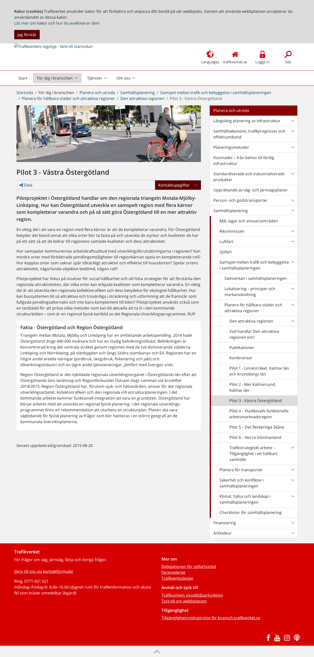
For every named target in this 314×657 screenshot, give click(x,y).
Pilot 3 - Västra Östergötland (255, 400)
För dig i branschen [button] (55, 78)
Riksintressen (232, 231)
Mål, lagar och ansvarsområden (249, 221)
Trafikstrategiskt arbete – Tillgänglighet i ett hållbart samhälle (253, 453)
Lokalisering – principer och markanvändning (249, 291)
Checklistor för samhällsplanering (251, 512)
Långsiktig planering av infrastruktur (246, 120)
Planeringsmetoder (231, 147)
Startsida (24, 92)
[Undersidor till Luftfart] (292, 241)
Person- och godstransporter (240, 200)
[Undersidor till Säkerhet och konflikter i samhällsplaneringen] (292, 483)
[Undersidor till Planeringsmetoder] (292, 147)
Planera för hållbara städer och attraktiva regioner (68, 98)
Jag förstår (27, 34)
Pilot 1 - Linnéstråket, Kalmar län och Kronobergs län (259, 371)
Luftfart (226, 241)
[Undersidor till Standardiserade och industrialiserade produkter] (292, 177)
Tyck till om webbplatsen (184, 601)
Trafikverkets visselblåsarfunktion (192, 595)
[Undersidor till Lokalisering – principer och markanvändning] (292, 291)
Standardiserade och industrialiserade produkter (249, 176)
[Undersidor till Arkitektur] (292, 533)
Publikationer (241, 347)
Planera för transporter (241, 469)
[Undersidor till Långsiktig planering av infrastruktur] (292, 121)
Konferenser (240, 358)
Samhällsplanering (137, 92)
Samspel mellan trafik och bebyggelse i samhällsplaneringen (215, 92)
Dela (27, 185)
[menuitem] (58, 78)
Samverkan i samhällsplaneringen (255, 278)
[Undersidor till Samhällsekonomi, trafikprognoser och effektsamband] (292, 134)
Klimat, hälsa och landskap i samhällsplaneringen (245, 499)
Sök (288, 61)
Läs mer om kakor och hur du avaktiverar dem (57, 23)
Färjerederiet (173, 572)
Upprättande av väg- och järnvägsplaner (250, 190)
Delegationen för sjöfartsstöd (188, 566)
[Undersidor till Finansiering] (292, 523)
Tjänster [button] (94, 78)
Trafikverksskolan (177, 578)
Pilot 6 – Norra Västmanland (255, 437)
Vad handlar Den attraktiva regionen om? (254, 334)
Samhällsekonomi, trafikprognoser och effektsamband (249, 134)
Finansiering (224, 522)
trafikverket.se (235, 61)
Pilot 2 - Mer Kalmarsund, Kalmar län (252, 387)
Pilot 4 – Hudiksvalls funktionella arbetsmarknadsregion (258, 413)
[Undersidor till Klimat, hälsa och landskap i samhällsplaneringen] (292, 499)
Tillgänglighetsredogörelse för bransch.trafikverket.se (210, 617)
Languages (210, 61)
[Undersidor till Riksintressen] (292, 231)
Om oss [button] (124, 78)
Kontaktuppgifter (174, 185)
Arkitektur (222, 533)
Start (25, 79)
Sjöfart (226, 252)
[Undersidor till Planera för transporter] (292, 470)
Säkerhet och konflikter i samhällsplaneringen (242, 483)
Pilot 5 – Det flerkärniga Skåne (256, 427)
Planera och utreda (97, 92)
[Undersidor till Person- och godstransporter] (292, 200)
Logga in (262, 61)
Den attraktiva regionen (142, 98)
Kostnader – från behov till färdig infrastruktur (243, 160)
